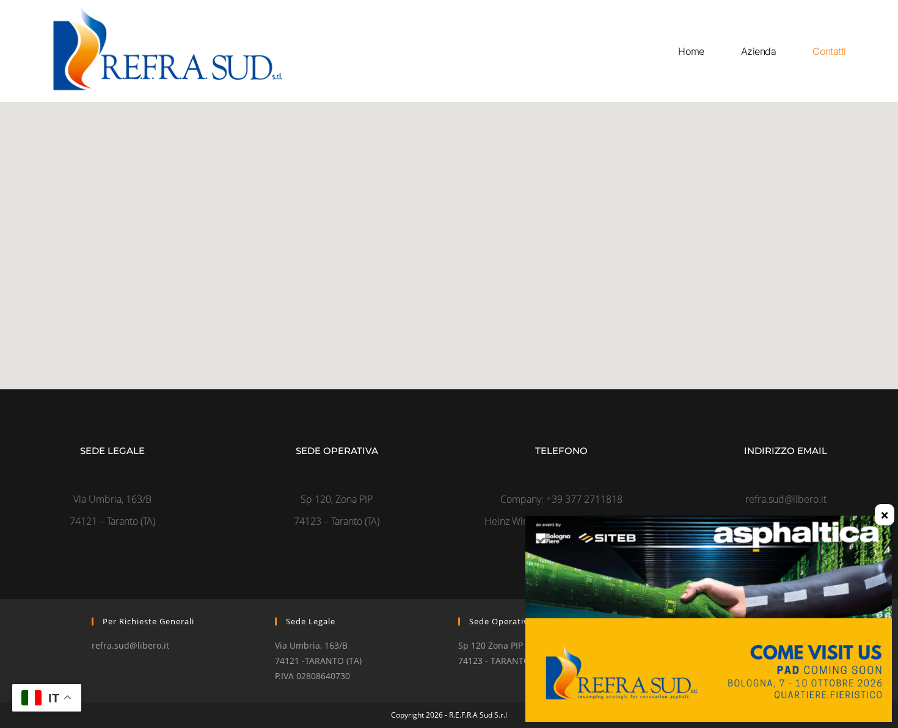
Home (691, 51)
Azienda (758, 51)
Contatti (828, 51)
